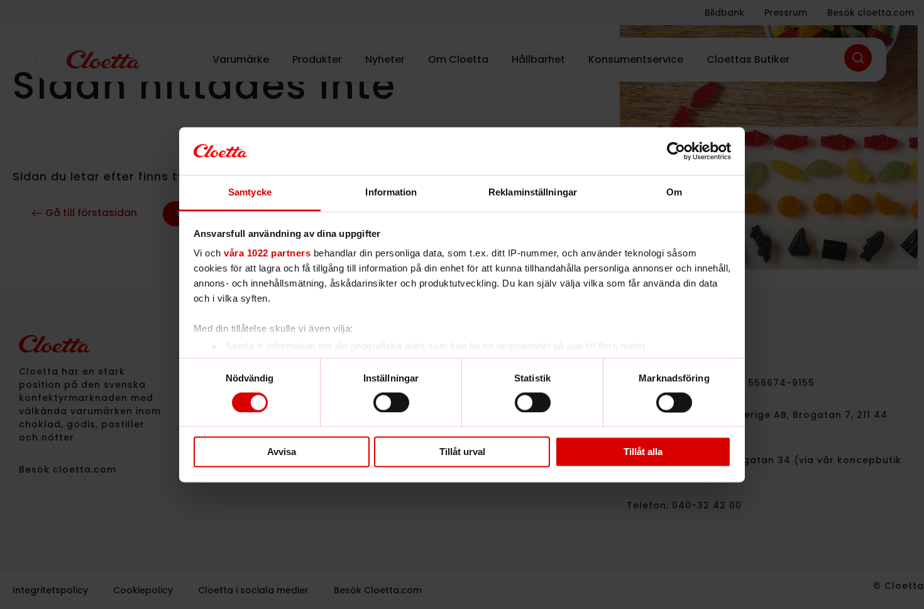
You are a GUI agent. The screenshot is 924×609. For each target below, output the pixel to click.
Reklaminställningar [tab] (532, 192)
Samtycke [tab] (250, 192)
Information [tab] (391, 192)
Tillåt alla (643, 452)
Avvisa (281, 452)
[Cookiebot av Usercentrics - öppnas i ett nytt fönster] (676, 150)
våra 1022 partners (267, 253)
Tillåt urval (462, 452)
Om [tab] (674, 192)
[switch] (391, 402)
